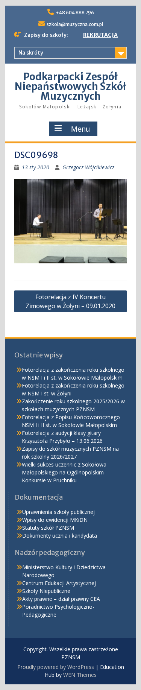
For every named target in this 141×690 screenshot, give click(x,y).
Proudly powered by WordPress (55, 666)
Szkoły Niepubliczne (46, 590)
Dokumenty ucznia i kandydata (59, 535)
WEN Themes (80, 674)
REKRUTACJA (100, 35)
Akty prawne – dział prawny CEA (61, 598)
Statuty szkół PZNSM (48, 527)
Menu (80, 129)
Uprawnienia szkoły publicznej (58, 511)
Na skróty (30, 52)
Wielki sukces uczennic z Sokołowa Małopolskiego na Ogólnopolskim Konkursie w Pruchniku (64, 472)
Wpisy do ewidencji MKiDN (55, 519)
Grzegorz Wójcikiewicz (88, 167)
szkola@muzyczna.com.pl (75, 24)
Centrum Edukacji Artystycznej (59, 583)
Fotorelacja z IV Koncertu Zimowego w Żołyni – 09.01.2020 (70, 301)
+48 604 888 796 (75, 12)
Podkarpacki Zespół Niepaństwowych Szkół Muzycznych (70, 86)
